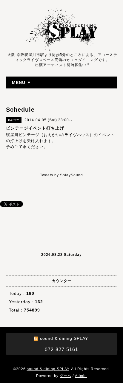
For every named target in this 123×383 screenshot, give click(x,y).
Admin (81, 376)
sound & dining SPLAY (48, 369)
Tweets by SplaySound (61, 175)
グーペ (65, 376)
